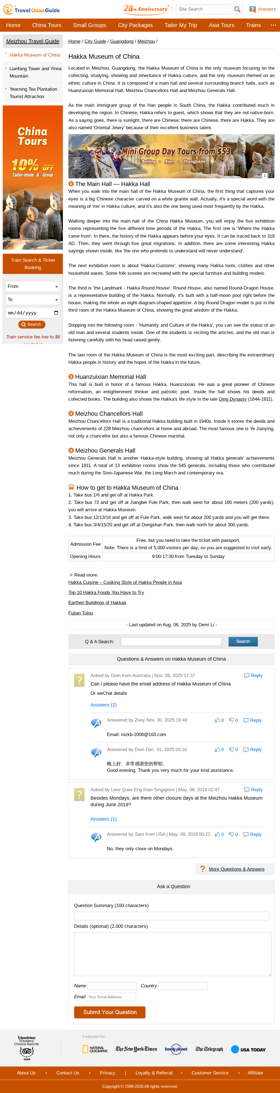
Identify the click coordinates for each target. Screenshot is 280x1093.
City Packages (135, 25)
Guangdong (121, 41)
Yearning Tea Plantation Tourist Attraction (33, 93)
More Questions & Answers (237, 869)
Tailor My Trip (181, 25)
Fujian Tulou (80, 613)
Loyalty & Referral (154, 1073)
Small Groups (89, 25)
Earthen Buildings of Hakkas (97, 602)
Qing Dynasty (233, 399)
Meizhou (146, 41)
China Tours (46, 25)
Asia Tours (221, 25)
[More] (273, 25)
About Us (26, 1073)
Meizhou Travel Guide (32, 41)
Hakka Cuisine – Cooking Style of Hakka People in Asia (125, 582)
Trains (253, 25)
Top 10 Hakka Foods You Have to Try (106, 592)
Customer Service (210, 1073)
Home (13, 25)
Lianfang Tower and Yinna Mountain (36, 72)
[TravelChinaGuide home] (31, 9)
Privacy (107, 1073)
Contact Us (67, 1073)
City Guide (95, 41)
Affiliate (255, 1073)
